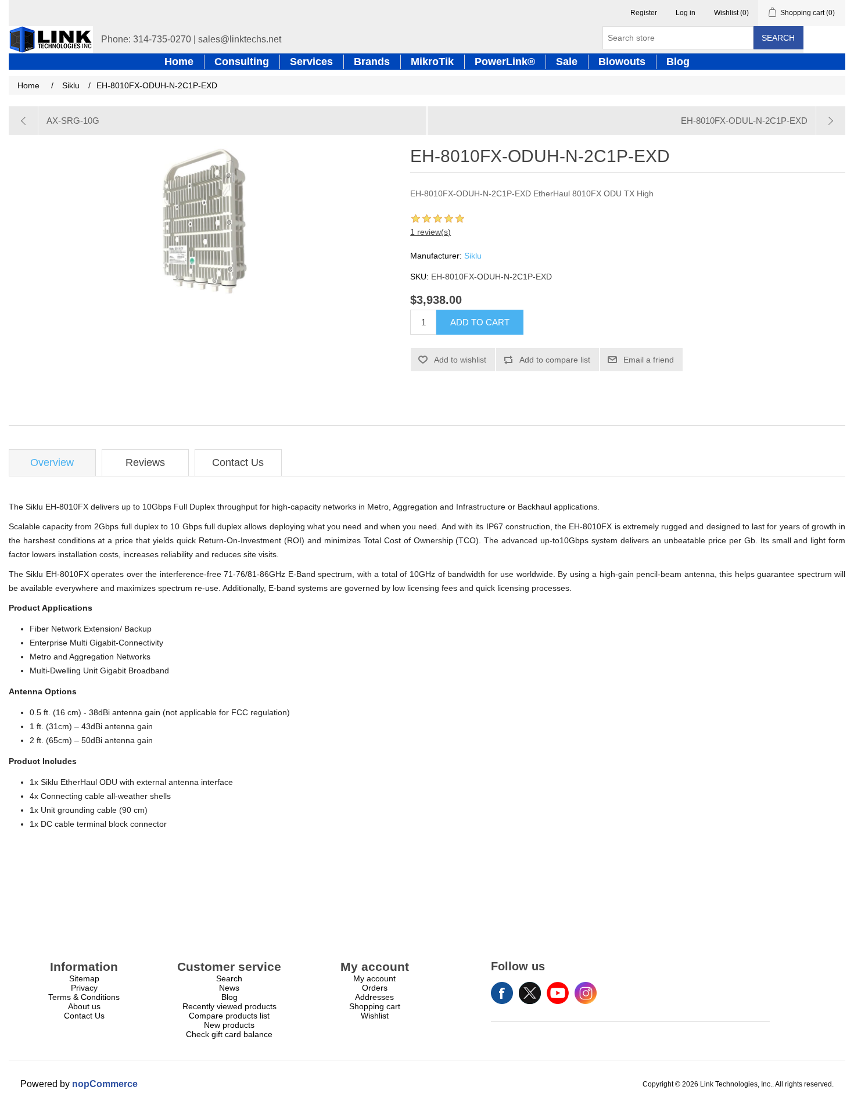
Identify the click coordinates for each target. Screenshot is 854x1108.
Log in (685, 13)
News (229, 987)
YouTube (558, 993)
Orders (374, 987)
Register (643, 13)
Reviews (145, 462)
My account (374, 978)
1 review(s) (430, 231)
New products (229, 1025)
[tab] (52, 462)
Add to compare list (554, 359)
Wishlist (375, 1015)
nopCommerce (105, 1084)
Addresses (374, 997)
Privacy (84, 987)
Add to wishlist (460, 359)
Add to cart (479, 322)
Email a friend (648, 359)
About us (84, 1006)
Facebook (502, 993)
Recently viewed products (229, 1006)
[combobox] (677, 37)
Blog (229, 997)
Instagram (586, 993)
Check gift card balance (229, 1034)
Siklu (473, 255)
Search (778, 37)
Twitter (530, 993)
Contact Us (238, 462)
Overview (52, 462)
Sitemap (84, 978)
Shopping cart (374, 1006)
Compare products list (229, 1015)
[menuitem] (84, 978)
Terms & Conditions (84, 997)
